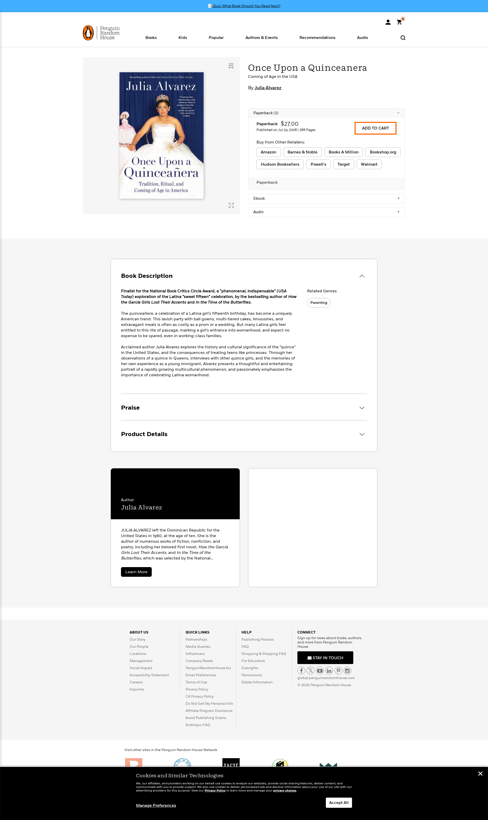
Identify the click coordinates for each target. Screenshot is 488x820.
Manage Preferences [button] (156, 805)
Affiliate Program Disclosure (209, 710)
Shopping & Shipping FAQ (263, 653)
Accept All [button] (339, 802)
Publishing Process (257, 639)
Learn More (138, 573)
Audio (326, 212)
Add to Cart (375, 128)
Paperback (326, 113)
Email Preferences (201, 675)
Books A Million (344, 152)
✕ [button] (480, 774)
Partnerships (196, 639)
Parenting (318, 302)
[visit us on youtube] (320, 670)
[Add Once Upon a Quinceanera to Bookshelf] (231, 66)
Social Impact (141, 668)
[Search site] (403, 37)
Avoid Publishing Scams (206, 717)
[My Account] (388, 20)
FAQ (245, 646)
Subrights (249, 668)
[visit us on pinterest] (338, 670)
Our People (139, 646)
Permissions (251, 675)
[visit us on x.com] (310, 670)
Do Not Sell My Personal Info (209, 703)
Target (344, 164)
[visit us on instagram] (348, 670)
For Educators (253, 660)
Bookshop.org (383, 152)
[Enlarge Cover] (231, 205)
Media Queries (198, 646)
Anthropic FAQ (198, 725)
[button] (151, 37)
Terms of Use (196, 682)
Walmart (369, 164)
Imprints (137, 689)
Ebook (326, 198)
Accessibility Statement (149, 675)
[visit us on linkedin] (329, 670)
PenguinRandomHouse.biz (208, 668)
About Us (139, 632)
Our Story (137, 639)
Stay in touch (327, 658)
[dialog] (244, 793)
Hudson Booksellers (280, 164)
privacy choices (284, 790)
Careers (136, 682)
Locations (138, 653)
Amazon (268, 152)
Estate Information (257, 682)
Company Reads (199, 660)
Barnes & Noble (302, 152)
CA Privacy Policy (200, 696)
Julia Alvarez (267, 88)
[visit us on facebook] (301, 670)
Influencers (195, 653)
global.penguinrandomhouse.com (326, 677)
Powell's (318, 164)
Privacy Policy (197, 689)
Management (141, 660)
